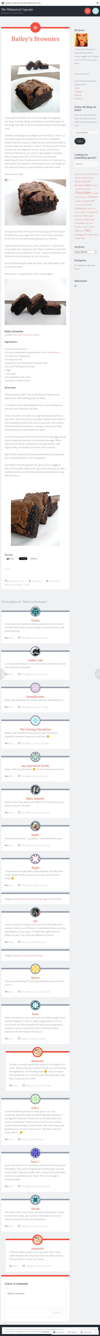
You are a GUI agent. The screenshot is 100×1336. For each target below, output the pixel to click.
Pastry (92, 219)
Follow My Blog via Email (85, 108)
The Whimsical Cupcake (17, 9)
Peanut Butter (80, 223)
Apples (77, 174)
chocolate (83, 192)
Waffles (77, 238)
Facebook (78, 98)
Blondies (84, 178)
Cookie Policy (46, 1331)
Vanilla (90, 234)
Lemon (83, 212)
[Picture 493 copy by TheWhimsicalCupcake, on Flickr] (35, 80)
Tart (81, 231)
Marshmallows (92, 212)
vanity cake (35, 660)
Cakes (87, 185)
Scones (91, 227)
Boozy (91, 178)
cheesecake (86, 189)
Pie (87, 223)
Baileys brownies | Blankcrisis (29, 955)
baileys (8, 585)
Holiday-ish (81, 208)
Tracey (35, 620)
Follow (80, 141)
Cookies (92, 197)
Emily (35, 835)
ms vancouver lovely (35, 766)
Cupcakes (86, 201)
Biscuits (77, 178)
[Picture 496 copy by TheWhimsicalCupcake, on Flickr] (35, 324)
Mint (76, 216)
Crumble (78, 201)
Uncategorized (81, 234)
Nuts (91, 215)
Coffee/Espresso (81, 197)
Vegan (95, 235)
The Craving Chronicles (28, 334)
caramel (78, 189)
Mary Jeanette (35, 799)
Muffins (86, 216)
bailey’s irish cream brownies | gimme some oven (38, 898)
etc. (93, 200)
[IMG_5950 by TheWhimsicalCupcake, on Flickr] (81, 46)
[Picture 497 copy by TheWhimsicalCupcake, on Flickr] (35, 513)
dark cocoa (53, 352)
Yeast (83, 238)
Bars (89, 173)
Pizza (91, 223)
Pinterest (77, 95)
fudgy (27, 585)
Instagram (78, 91)
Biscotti (95, 174)
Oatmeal (78, 219)
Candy (94, 185)
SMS (77, 230)
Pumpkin (78, 227)
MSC (80, 216)
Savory (85, 227)
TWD (87, 230)
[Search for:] (86, 164)
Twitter (77, 88)
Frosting (83, 205)
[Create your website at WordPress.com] (50, 3)
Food (77, 205)
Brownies (18, 585)
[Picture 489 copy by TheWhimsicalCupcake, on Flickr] (35, 224)
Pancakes (85, 219)
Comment (57, 1313)
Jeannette (37, 581)
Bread (78, 181)
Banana (83, 174)
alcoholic (54, 581)
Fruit (89, 204)
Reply (11, 638)
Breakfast (86, 181)
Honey (90, 209)
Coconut (95, 193)
